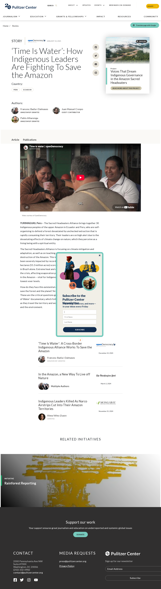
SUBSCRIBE (80, 330)
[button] (79, 299)
